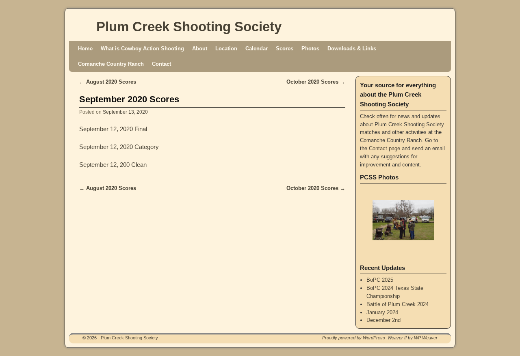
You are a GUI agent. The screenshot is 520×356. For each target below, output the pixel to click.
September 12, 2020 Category (119, 147)
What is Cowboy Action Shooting (142, 48)
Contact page (384, 148)
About (199, 48)
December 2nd (383, 320)
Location (226, 48)
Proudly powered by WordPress (353, 337)
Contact (161, 64)
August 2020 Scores (107, 82)
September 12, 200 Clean (113, 165)
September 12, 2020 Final (113, 129)
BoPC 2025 (379, 280)
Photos (310, 48)
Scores (284, 48)
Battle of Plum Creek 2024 (397, 304)
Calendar (256, 48)
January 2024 (382, 312)
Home (85, 48)
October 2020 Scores (315, 82)
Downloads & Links (351, 48)
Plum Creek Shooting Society (189, 26)
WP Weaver (426, 337)
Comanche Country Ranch (111, 64)
